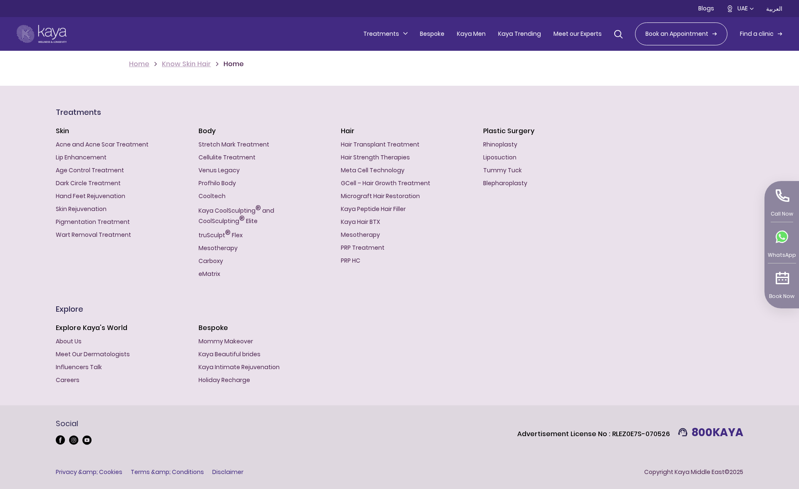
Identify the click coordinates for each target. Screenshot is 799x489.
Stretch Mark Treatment (234, 144)
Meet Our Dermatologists (93, 354)
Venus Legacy (219, 170)
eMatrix (209, 274)
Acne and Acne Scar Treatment (102, 144)
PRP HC (350, 260)
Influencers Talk (79, 367)
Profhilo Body (217, 183)
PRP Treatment (363, 247)
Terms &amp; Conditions (167, 472)
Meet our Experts (577, 34)
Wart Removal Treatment (93, 235)
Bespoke (432, 34)
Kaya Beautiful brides (230, 354)
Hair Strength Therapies (375, 157)
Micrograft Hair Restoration (380, 196)
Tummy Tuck (502, 170)
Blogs (706, 8)
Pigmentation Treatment (93, 222)
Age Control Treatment (90, 170)
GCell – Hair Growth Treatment (385, 183)
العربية (774, 9)
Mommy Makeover (226, 341)
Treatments (381, 34)
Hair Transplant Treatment (380, 144)
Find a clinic (757, 34)
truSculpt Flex (221, 234)
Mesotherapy (218, 248)
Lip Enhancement (81, 157)
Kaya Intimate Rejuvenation (239, 367)
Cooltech (212, 196)
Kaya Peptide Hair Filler (373, 209)
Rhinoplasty (500, 144)
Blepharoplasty (505, 183)
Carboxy (211, 261)
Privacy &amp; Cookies (89, 472)
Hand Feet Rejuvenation (90, 196)
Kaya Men (471, 34)
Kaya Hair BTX (360, 222)
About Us (69, 341)
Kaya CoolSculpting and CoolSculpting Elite (236, 215)
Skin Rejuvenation (81, 209)
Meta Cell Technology (372, 170)
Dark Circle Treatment (88, 183)
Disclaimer (227, 472)
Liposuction (499, 157)
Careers (67, 380)
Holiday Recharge (224, 380)
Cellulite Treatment (227, 157)
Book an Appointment (676, 34)
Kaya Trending (519, 34)
